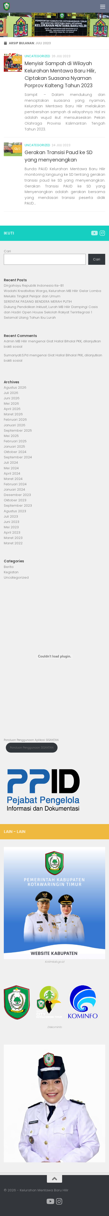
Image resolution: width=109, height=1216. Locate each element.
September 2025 (18, 430)
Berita (8, 566)
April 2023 (12, 532)
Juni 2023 (11, 521)
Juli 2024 (11, 462)
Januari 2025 (14, 446)
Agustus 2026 (15, 387)
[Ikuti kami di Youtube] (94, 233)
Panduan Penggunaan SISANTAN (31, 748)
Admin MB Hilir (15, 341)
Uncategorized (37, 56)
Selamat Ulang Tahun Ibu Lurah (30, 317)
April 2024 (12, 473)
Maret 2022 (13, 543)
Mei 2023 (11, 527)
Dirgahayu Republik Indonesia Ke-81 (34, 285)
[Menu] (102, 6)
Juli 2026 (11, 392)
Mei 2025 (11, 435)
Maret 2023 (13, 537)
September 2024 (18, 457)
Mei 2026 (11, 403)
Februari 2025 (15, 441)
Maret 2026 (13, 414)
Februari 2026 (15, 419)
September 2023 (18, 505)
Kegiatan (11, 572)
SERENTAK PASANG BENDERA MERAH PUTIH (38, 301)
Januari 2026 (14, 425)
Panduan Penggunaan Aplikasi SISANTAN (31, 740)
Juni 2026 (12, 398)
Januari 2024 (14, 489)
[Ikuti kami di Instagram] (102, 233)
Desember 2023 (17, 494)
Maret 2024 (13, 478)
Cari (7, 251)
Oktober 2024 (15, 451)
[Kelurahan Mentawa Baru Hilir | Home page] (7, 6)
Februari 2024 (15, 484)
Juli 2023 (11, 516)
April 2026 (12, 408)
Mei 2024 (11, 468)
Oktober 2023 (15, 500)
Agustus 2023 (15, 511)
